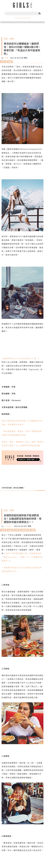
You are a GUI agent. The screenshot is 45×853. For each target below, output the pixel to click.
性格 (16, 530)
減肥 (10, 62)
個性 (33, 530)
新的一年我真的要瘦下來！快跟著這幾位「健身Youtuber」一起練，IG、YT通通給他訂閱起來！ (22, 557)
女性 (3, 62)
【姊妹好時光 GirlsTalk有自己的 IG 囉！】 (21, 358)
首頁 (6, 39)
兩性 (12, 39)
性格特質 (25, 530)
